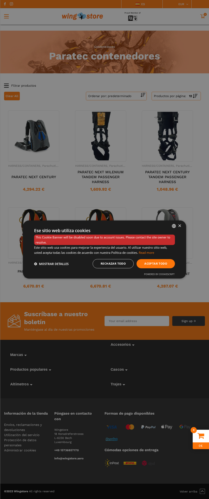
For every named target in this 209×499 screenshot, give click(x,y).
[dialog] (104, 249)
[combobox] (174, 226)
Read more (146, 253)
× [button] (179, 225)
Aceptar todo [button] (155, 263)
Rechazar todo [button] (113, 263)
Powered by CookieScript (159, 274)
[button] (51, 264)
